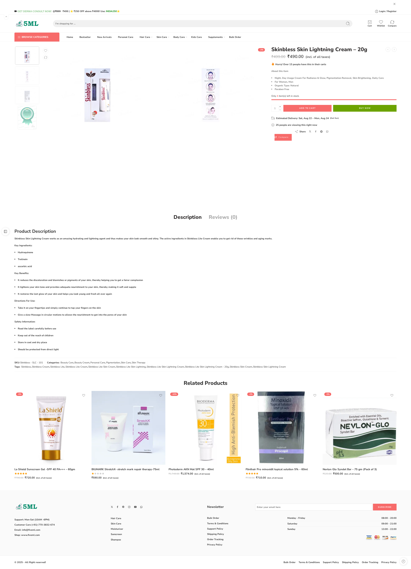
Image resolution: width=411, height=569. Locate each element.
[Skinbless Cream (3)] (27, 56)
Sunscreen (116, 534)
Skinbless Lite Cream (76, 366)
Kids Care (196, 37)
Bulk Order (235, 37)
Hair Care (145, 37)
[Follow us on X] (112, 507)
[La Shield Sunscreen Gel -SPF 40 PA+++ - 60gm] (51, 428)
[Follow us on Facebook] (117, 507)
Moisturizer (117, 528)
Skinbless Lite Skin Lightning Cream (165, 366)
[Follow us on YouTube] (135, 506)
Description (188, 217)
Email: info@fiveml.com (27, 529)
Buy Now (365, 108)
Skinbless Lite (57, 366)
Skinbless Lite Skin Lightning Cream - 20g (207, 366)
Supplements (215, 37)
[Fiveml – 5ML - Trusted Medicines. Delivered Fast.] (27, 23)
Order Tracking (215, 539)
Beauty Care (67, 362)
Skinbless (26, 366)
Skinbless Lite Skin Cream (101, 366)
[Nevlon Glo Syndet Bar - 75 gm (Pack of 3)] (360, 428)
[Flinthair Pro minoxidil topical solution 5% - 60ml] (282, 428)
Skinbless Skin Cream (241, 366)
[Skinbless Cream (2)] (211, 88)
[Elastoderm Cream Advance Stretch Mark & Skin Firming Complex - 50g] (388, 49)
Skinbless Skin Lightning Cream (269, 366)
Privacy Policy (214, 544)
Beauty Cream (81, 362)
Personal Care (125, 37)
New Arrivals (104, 37)
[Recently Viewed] (403, 561)
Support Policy (215, 528)
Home (70, 37)
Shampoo (116, 539)
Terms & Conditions (217, 523)
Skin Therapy (138, 362)
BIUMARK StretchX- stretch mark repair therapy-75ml (125, 469)
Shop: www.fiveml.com (27, 535)
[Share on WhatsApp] (327, 131)
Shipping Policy (215, 534)
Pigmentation (113, 362)
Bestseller (85, 37)
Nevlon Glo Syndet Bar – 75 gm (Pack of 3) (350, 469)
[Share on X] (310, 131)
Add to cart (307, 108)
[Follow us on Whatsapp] (141, 507)
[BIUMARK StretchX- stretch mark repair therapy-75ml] (128, 428)
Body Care (179, 37)
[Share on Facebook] (316, 131)
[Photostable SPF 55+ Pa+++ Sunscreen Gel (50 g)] (394, 49)
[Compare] (45, 57)
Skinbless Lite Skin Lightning (131, 366)
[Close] (394, 4)
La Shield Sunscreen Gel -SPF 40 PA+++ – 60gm (44, 469)
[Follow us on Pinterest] (123, 507)
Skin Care (162, 37)
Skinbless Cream (40, 366)
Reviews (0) (223, 217)
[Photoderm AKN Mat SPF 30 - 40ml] (205, 428)
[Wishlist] (45, 50)
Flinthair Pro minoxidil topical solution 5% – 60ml (277, 469)
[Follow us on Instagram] (129, 506)
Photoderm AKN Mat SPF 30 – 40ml (191, 469)
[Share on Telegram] (321, 131)
